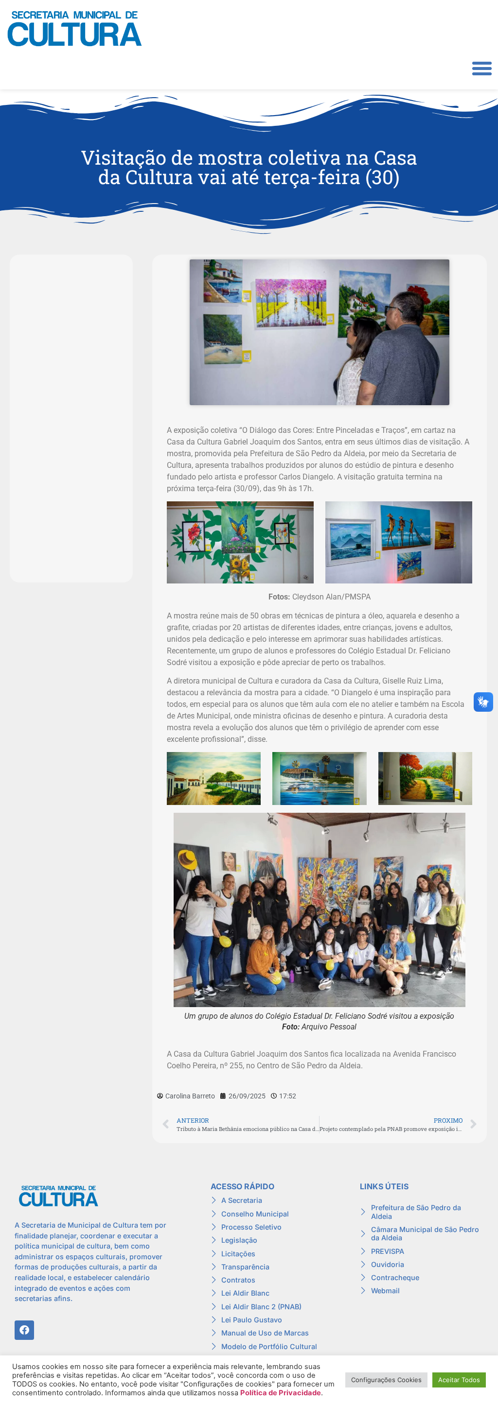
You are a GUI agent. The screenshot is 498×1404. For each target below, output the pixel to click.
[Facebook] (24, 1330)
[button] (482, 68)
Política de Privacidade (280, 1392)
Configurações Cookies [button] (386, 1380)
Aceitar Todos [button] (459, 1380)
